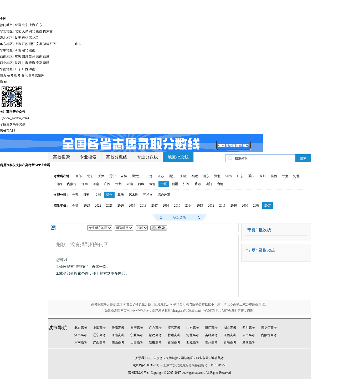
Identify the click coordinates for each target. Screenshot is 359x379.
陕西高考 (118, 342)
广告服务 (156, 358)
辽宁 (18, 37)
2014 (188, 205)
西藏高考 (192, 342)
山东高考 (192, 328)
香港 (197, 184)
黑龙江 (33, 37)
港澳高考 (248, 342)
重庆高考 (136, 328)
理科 (87, 195)
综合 (109, 195)
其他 (120, 195)
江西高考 (230, 335)
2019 (132, 205)
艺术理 (133, 195)
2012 (211, 205)
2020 (120, 205)
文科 (98, 195)
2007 (267, 205)
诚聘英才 (217, 358)
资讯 (24, 75)
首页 (3, 75)
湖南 (32, 50)
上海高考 (99, 328)
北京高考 (80, 328)
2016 (166, 205)
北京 (25, 25)
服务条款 (202, 358)
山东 (78, 44)
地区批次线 (178, 157)
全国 (18, 25)
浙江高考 (211, 328)
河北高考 (192, 335)
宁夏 (39, 63)
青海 (32, 63)
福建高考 (155, 335)
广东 (39, 25)
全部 (78, 176)
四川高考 (248, 328)
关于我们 (141, 358)
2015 (177, 205)
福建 (46, 44)
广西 (25, 69)
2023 (87, 205)
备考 (10, 75)
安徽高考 (155, 342)
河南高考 (80, 342)
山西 (39, 31)
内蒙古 (48, 31)
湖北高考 (230, 328)
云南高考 (248, 335)
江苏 (25, 44)
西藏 (46, 56)
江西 (53, 44)
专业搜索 (88, 157)
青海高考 (230, 342)
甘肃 (25, 63)
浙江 (32, 44)
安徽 (39, 44)
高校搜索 (61, 157)
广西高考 (99, 342)
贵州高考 (211, 342)
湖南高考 (80, 335)
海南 (32, 69)
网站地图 (187, 358)
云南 (39, 56)
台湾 (220, 184)
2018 (143, 205)
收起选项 (179, 217)
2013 (200, 205)
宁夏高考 (136, 335)
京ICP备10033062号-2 (147, 365)
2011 (222, 205)
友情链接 (172, 358)
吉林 (25, 37)
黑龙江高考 (269, 328)
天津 (25, 31)
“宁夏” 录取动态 (260, 250)
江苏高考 (174, 328)
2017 (154, 205)
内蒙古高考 (269, 335)
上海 (32, 25)
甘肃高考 (174, 335)
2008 (256, 205)
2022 (98, 205)
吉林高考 (211, 335)
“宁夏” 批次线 (258, 230)
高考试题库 (36, 75)
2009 (245, 205)
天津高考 (118, 328)
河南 (18, 50)
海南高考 (118, 335)
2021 (109, 205)
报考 (17, 75)
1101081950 (218, 365)
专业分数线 (147, 157)
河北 (32, 31)
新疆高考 (174, 342)
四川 (25, 56)
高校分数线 (116, 157)
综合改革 (164, 195)
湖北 (25, 50)
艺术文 (148, 195)
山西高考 (136, 342)
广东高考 (155, 328)
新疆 (46, 63)
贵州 (32, 56)
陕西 (18, 63)
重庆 (18, 56)
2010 (233, 205)
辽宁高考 (99, 335)
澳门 (209, 184)
